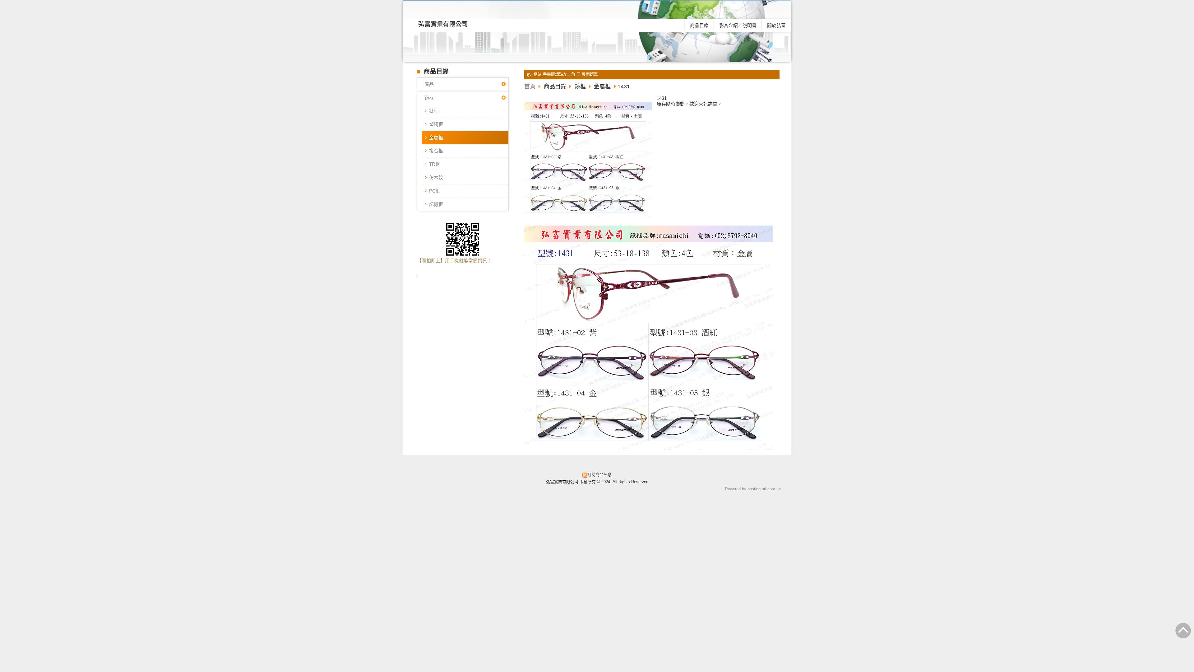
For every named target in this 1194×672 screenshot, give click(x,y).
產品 (429, 84)
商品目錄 (556, 86)
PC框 (434, 191)
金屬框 (436, 137)
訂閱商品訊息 (599, 474)
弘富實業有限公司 (443, 24)
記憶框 (436, 204)
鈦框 (433, 111)
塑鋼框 (436, 124)
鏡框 (429, 97)
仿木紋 (436, 177)
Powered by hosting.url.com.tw (752, 489)
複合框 (436, 150)
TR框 (434, 164)
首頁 (529, 86)
